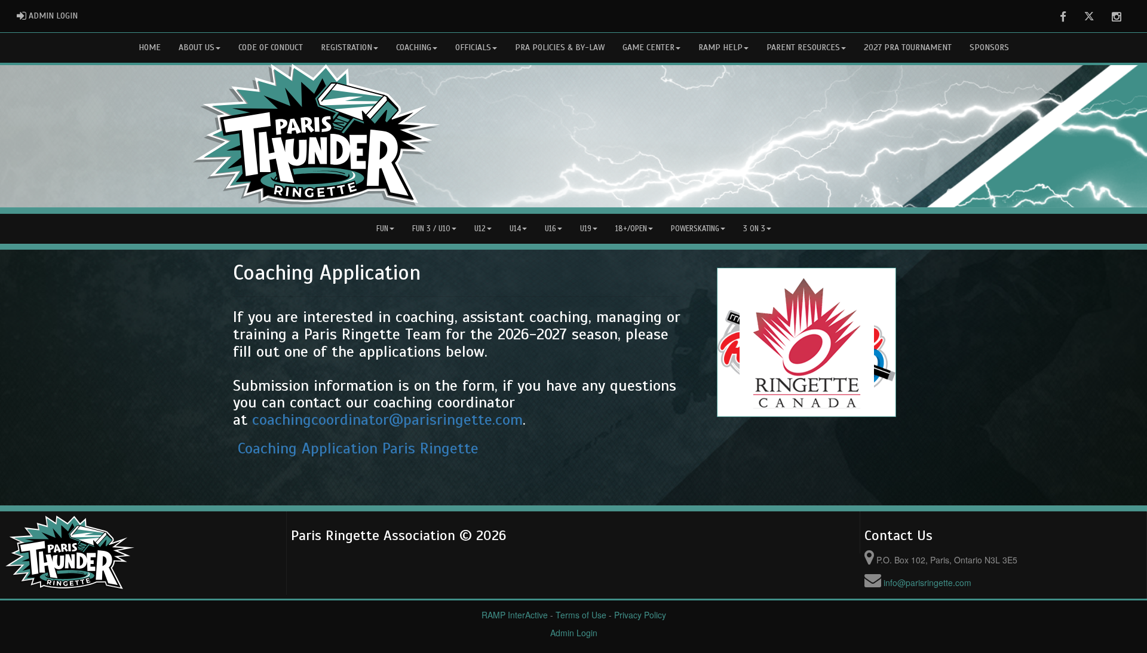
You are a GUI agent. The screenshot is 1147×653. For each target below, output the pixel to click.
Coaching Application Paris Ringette (358, 448)
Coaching (413, 47)
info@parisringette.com (927, 582)
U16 (550, 229)
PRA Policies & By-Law (560, 47)
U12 (480, 229)
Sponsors (989, 47)
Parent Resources (803, 47)
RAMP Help (720, 47)
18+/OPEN (631, 229)
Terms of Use (581, 615)
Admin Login (573, 633)
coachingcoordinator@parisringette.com (387, 420)
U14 (515, 229)
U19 (585, 229)
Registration (346, 47)
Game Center (648, 47)
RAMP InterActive (515, 615)
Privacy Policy (640, 615)
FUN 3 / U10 (431, 229)
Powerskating (695, 229)
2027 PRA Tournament (908, 47)
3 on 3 (754, 229)
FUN (382, 229)
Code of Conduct (270, 47)
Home (150, 47)
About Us (196, 47)
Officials (473, 47)
